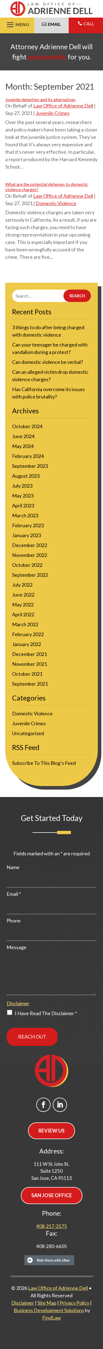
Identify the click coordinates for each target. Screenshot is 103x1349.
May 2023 (23, 496)
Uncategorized (28, 733)
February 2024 (28, 456)
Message (16, 947)
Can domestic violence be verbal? (47, 362)
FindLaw (51, 1318)
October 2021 (27, 674)
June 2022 (23, 595)
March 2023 (25, 515)
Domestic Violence (56, 203)
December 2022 (29, 545)
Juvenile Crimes (52, 113)
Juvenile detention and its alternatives (40, 99)
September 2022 (30, 575)
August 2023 (26, 476)
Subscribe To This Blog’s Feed (44, 763)
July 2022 (22, 585)
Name (13, 867)
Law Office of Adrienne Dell (63, 106)
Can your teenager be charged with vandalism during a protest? (50, 348)
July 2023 (22, 486)
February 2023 (28, 525)
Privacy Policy (74, 1303)
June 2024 (23, 436)
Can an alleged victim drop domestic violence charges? (50, 375)
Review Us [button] (51, 1131)
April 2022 (23, 614)
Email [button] (54, 24)
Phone (14, 920)
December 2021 (29, 654)
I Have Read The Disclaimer (46, 1013)
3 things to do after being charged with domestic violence (48, 331)
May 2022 (23, 604)
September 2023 (30, 466)
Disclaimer (18, 1003)
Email (14, 894)
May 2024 (23, 446)
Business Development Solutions (49, 1310)
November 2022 (29, 555)
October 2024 (27, 426)
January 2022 (26, 644)
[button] (17, 25)
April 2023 (23, 505)
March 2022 (25, 624)
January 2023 (26, 535)
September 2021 (30, 684)
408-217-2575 (51, 1226)
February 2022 (28, 634)
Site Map (46, 1303)
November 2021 (29, 664)
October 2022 (27, 565)
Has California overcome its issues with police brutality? (48, 393)
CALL (88, 23)
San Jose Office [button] (51, 1195)
